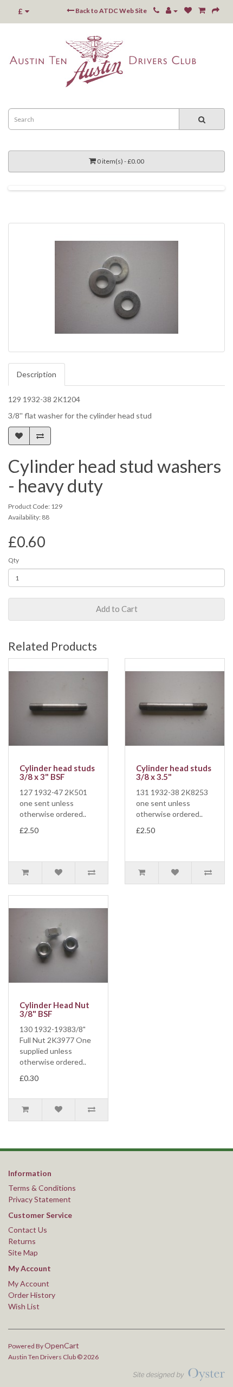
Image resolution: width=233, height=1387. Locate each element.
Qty (13, 560)
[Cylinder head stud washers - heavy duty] (116, 287)
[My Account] (172, 11)
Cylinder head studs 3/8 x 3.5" (173, 772)
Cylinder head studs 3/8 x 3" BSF (57, 772)
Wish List (24, 1306)
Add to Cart (117, 609)
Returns (22, 1241)
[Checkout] (215, 11)
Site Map (23, 1252)
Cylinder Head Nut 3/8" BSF (54, 1009)
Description (36, 374)
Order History (31, 1294)
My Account (28, 1283)
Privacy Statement (39, 1199)
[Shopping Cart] (201, 11)
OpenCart (61, 1345)
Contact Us (27, 1229)
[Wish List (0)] (188, 11)
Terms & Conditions (42, 1187)
